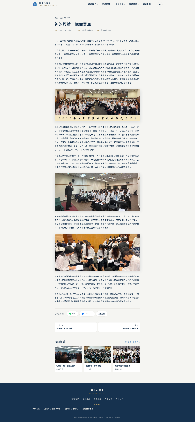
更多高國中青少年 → (132, 342)
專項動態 (134, 4)
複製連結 (101, 314)
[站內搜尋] (160, 4)
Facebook (88, 314)
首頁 (56, 18)
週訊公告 (147, 4)
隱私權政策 (109, 417)
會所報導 (120, 4)
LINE (74, 314)
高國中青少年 (65, 18)
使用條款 (118, 417)
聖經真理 (106, 4)
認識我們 (93, 4)
